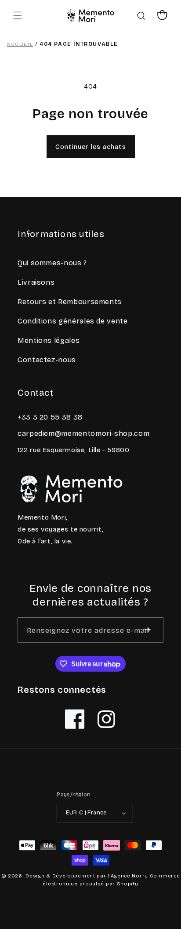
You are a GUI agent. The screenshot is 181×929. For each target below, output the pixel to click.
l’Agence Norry (128, 876)
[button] (17, 15)
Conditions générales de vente (73, 321)
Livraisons (36, 282)
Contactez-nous (47, 360)
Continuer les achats (90, 147)
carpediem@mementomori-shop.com (83, 433)
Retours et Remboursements (70, 301)
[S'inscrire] (147, 630)
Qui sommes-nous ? (52, 263)
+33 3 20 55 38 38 (50, 417)
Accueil (20, 44)
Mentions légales (49, 340)
